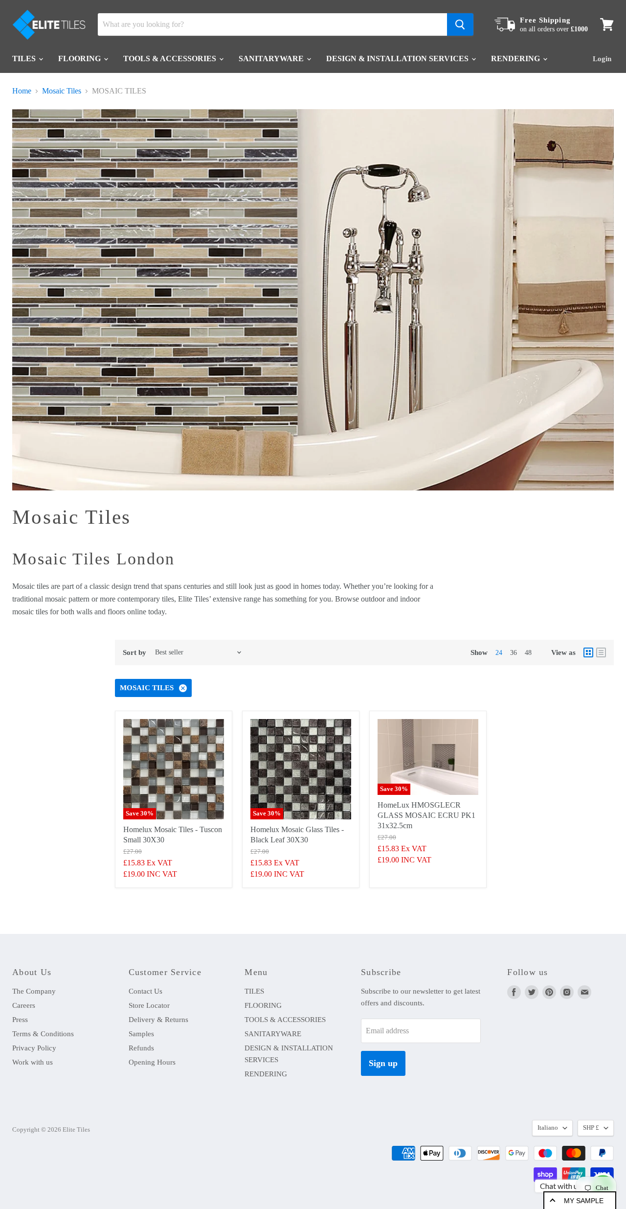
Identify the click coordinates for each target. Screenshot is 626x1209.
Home (21, 91)
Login (602, 59)
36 (513, 652)
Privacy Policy (34, 1048)
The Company (34, 991)
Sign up (383, 1063)
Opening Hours (152, 1062)
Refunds (141, 1048)
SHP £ (591, 1127)
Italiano (547, 1127)
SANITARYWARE (272, 58)
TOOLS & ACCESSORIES (170, 58)
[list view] (601, 652)
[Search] (460, 24)
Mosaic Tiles (61, 91)
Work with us (32, 1062)
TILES (25, 58)
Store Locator (149, 1005)
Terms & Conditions (43, 1034)
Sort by (134, 652)
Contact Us (145, 991)
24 (498, 652)
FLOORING (80, 58)
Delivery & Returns (158, 1019)
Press (20, 1019)
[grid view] (588, 652)
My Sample (584, 1201)
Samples (141, 1034)
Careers (23, 1005)
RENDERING (516, 58)
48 (528, 652)
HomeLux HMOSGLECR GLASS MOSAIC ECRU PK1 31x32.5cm (426, 815)
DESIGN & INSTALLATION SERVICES (398, 58)
